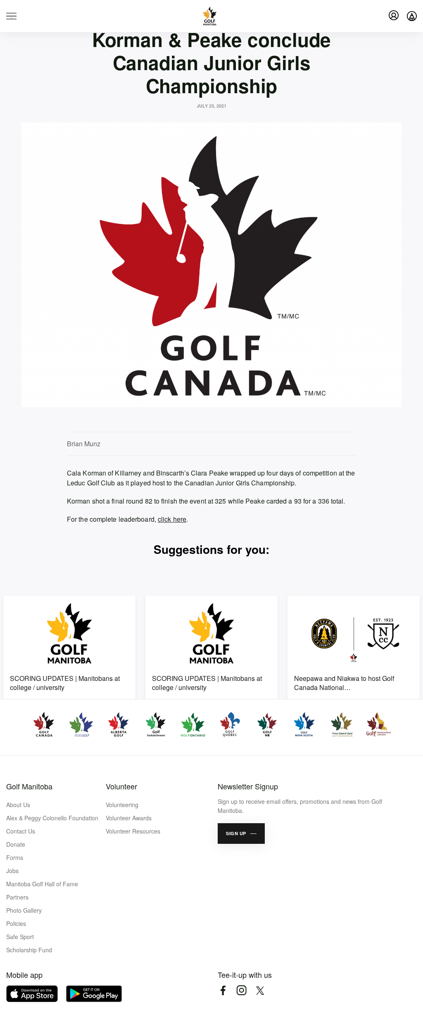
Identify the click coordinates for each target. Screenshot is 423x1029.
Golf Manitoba (29, 786)
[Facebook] (223, 990)
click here (172, 519)
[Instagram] (241, 990)
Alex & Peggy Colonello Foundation (52, 818)
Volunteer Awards (129, 818)
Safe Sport (20, 936)
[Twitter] (260, 990)
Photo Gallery (24, 910)
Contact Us (20, 831)
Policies (16, 923)
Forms (14, 857)
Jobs (12, 871)
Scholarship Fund (29, 950)
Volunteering (122, 805)
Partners (17, 897)
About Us (18, 805)
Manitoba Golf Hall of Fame (42, 884)
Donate (15, 844)
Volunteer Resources (133, 831)
